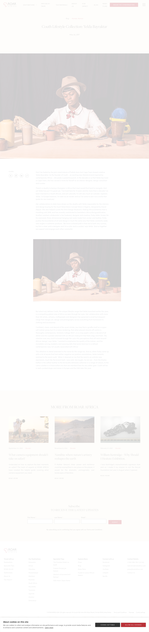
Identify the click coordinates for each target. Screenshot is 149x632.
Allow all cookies (133, 625)
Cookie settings (108, 625)
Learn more (49, 628)
